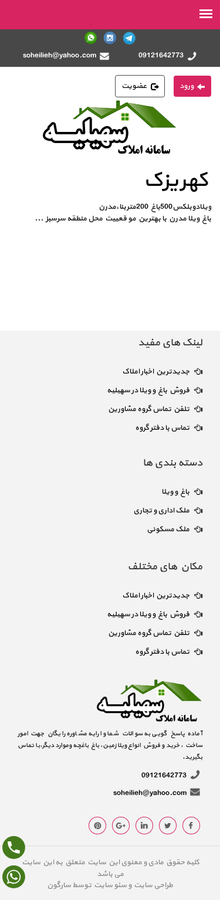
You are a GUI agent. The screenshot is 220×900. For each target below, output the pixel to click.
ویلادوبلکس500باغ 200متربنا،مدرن (155, 207)
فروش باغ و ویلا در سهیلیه (148, 390)
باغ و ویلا (175, 492)
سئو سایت (110, 885)
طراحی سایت (152, 885)
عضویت (134, 86)
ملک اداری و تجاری (161, 511)
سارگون (59, 885)
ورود (187, 86)
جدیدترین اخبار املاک (155, 372)
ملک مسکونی (168, 529)
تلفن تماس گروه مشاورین (148, 409)
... (39, 219)
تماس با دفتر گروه (162, 428)
